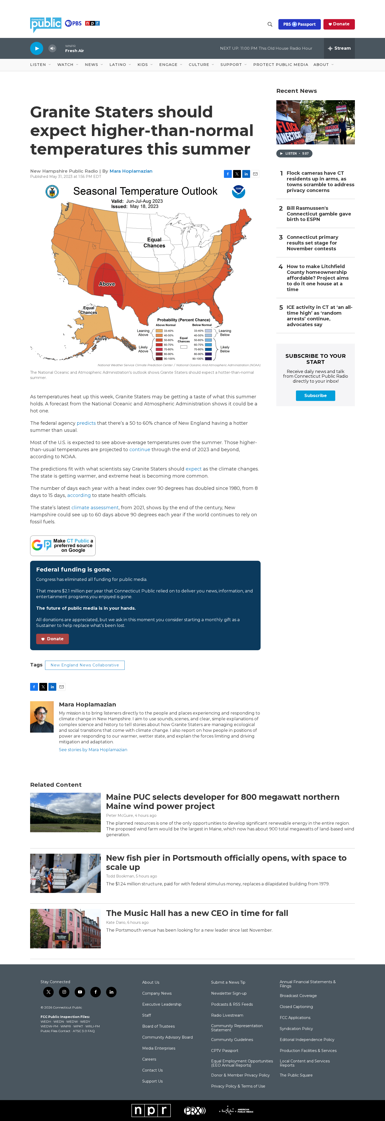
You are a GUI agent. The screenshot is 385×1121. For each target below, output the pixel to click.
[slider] (61, 48)
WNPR (65, 1026)
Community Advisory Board (167, 1037)
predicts (86, 423)
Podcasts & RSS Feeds (232, 1005)
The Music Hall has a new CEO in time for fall (197, 913)
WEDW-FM (49, 1026)
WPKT (78, 1026)
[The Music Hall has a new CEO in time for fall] (65, 928)
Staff (146, 1016)
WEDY (85, 1021)
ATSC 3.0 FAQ (84, 1031)
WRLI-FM (92, 1026)
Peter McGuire (119, 815)
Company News (157, 994)
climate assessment (95, 508)
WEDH (46, 1021)
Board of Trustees (158, 1026)
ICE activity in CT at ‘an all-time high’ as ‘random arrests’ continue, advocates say (320, 316)
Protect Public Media (280, 64)
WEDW (72, 1021)
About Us (150, 983)
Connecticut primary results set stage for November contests (312, 243)
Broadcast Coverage (298, 996)
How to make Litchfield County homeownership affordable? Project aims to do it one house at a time (318, 278)
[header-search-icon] (270, 24)
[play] (36, 48)
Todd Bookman (120, 876)
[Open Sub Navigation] (50, 65)
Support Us (152, 1081)
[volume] (52, 48)
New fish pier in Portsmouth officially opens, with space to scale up (226, 862)
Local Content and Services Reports (305, 1063)
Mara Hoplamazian (130, 171)
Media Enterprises (158, 1048)
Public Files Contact (55, 1031)
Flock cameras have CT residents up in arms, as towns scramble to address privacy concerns (320, 182)
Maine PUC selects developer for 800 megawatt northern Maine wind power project (223, 801)
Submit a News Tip (228, 983)
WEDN (58, 1021)
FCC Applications (295, 1018)
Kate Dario (115, 922)
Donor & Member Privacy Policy (240, 1075)
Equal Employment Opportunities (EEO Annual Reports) (242, 1063)
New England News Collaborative (85, 665)
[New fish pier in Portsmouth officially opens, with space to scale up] (65, 873)
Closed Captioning (296, 1007)
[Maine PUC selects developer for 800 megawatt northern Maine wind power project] (65, 812)
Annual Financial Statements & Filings (308, 984)
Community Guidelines (232, 1040)
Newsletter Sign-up (229, 994)
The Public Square (296, 1075)
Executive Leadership (162, 1005)
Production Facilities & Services (308, 1051)
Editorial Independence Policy (307, 1040)
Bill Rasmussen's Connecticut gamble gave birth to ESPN (319, 214)
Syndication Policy (296, 1029)
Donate (341, 24)
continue (139, 449)
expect (194, 469)
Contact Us (152, 1070)
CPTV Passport (224, 1051)
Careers (149, 1059)
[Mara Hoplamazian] (42, 717)
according (79, 495)
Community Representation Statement (237, 1028)
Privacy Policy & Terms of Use (238, 1086)
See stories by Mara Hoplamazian (93, 749)
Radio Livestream (227, 1016)
